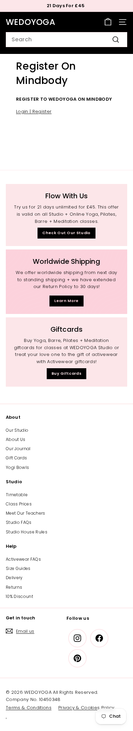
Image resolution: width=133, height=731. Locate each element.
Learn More (66, 300)
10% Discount (19, 596)
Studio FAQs (19, 522)
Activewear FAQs (23, 559)
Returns (14, 587)
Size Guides (18, 568)
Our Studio (17, 430)
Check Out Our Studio (66, 232)
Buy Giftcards (66, 373)
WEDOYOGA (30, 22)
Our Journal (18, 449)
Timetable (17, 495)
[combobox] (66, 39)
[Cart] (108, 22)
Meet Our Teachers (25, 513)
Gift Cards (16, 458)
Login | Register (33, 111)
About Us (16, 439)
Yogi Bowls (17, 467)
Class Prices (19, 504)
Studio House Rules (26, 532)
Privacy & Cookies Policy (86, 707)
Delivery (14, 577)
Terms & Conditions (28, 707)
